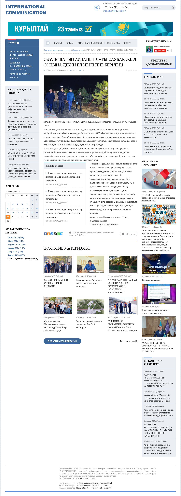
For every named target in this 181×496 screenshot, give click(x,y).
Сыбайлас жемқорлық (90, 43)
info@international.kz (88, 478)
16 (37, 208)
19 (18, 212)
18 (13, 212)
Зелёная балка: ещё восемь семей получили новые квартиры (20, 141)
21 (27, 212)
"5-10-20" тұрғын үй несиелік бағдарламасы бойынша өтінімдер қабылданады (158, 198)
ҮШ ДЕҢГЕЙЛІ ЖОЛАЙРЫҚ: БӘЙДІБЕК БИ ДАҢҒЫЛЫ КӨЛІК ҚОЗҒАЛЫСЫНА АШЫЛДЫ (122, 326)
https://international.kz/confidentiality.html (91, 485)
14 (27, 208)
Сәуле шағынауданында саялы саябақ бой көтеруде (89, 324)
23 (37, 212)
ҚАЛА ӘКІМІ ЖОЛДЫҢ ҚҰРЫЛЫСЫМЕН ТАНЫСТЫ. (56, 283)
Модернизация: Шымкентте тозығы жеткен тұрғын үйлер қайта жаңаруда (55, 326)
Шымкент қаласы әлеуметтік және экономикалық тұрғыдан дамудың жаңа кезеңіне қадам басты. (22, 125)
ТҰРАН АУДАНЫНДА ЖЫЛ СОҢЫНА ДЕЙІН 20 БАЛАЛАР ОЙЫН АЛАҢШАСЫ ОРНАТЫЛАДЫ (122, 286)
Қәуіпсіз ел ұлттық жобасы (20, 75)
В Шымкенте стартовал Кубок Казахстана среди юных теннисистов (158, 134)
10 (8, 208)
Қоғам (70, 43)
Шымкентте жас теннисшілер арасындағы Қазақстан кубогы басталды (159, 149)
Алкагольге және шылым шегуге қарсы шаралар (21, 55)
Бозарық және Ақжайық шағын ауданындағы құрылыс (89, 283)
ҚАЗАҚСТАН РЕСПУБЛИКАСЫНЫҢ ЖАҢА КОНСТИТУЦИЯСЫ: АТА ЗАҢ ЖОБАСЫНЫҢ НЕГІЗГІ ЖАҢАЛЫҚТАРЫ (158, 430)
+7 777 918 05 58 (116, 7)
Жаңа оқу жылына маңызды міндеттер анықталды (155, 311)
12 (18, 208)
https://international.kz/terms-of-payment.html (93, 483)
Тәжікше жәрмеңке (151, 280)
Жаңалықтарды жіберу (114, 10)
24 (8, 217)
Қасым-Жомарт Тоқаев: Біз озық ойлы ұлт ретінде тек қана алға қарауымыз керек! (157, 398)
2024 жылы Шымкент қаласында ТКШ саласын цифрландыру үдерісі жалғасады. (19, 107)
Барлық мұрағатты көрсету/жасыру (22, 258)
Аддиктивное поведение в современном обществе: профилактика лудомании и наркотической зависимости (157, 449)
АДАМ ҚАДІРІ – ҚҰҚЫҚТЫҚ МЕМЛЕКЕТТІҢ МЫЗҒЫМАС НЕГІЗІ (21, 156)
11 (13, 208)
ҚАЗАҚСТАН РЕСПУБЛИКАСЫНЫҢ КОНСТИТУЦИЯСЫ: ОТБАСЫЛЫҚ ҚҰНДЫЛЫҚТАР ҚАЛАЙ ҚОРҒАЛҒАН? (158, 380)
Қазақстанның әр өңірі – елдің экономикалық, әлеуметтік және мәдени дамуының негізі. (159, 412)
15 (32, 208)
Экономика (113, 43)
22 (32, 212)
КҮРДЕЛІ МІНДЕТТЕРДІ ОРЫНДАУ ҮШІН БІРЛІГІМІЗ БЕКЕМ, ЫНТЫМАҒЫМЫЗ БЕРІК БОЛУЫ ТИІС (157, 347)
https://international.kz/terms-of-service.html (94, 488)
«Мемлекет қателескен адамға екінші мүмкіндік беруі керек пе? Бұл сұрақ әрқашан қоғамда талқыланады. (21, 172)
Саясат (58, 43)
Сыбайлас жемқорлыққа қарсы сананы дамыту (21, 66)
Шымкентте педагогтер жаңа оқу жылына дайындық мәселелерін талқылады (64, 177)
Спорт (127, 43)
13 (22, 208)
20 (22, 212)
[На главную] (40, 10)
